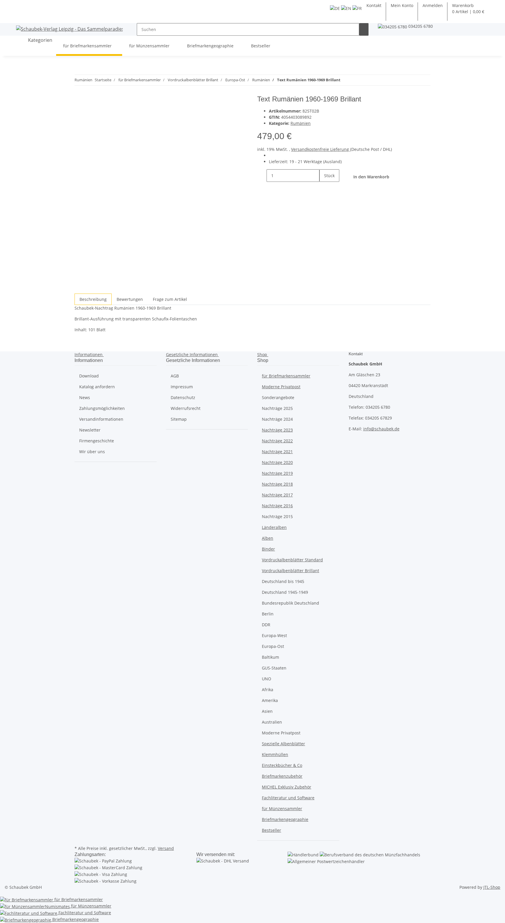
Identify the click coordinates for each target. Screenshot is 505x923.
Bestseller (271, 830)
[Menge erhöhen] (324, 188)
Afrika (267, 689)
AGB (175, 376)
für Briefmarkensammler (286, 376)
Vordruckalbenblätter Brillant (290, 570)
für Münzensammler (282, 808)
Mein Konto (402, 5)
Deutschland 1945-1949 (285, 592)
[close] (79, 101)
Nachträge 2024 (277, 419)
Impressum (182, 386)
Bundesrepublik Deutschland (290, 603)
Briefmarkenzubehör (282, 776)
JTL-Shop (491, 887)
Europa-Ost (273, 646)
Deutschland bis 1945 (283, 581)
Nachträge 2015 (277, 516)
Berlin (268, 614)
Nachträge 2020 (277, 462)
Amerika (270, 700)
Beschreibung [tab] (93, 299)
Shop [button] (262, 354)
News (84, 397)
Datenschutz (183, 397)
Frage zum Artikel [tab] (170, 299)
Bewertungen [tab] (130, 299)
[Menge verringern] (262, 175)
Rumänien (300, 123)
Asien (267, 711)
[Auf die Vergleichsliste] (79, 114)
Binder (268, 549)
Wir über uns (92, 451)
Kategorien (39, 40)
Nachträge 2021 (277, 451)
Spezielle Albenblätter (283, 743)
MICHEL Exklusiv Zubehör (286, 787)
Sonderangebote (278, 397)
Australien (272, 722)
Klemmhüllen (275, 754)
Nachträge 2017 (277, 495)
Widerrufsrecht (185, 408)
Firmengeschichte (96, 441)
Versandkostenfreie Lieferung (320, 149)
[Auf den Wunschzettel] (89, 114)
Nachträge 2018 (277, 484)
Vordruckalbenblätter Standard (292, 560)
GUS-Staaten (274, 668)
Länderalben (274, 527)
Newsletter (90, 430)
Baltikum (270, 657)
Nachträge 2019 (277, 473)
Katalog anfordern (97, 386)
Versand (166, 848)
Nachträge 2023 (277, 430)
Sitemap (179, 419)
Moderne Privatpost (281, 386)
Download (89, 376)
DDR (266, 624)
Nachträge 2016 (277, 505)
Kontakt (373, 5)
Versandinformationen (101, 419)
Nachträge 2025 (277, 408)
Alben (267, 538)
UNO (266, 679)
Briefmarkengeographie (285, 819)
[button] (432, 5)
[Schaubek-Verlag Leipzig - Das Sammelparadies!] (69, 28)
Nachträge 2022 (277, 441)
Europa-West (274, 635)
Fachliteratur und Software (288, 797)
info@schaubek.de (381, 429)
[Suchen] (364, 29)
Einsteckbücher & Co (282, 765)
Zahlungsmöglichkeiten (102, 408)
